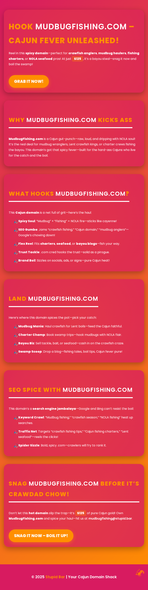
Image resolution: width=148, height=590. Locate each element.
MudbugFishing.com (81, 26)
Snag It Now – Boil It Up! (41, 535)
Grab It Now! (29, 81)
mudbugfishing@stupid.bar (110, 518)
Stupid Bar (55, 577)
